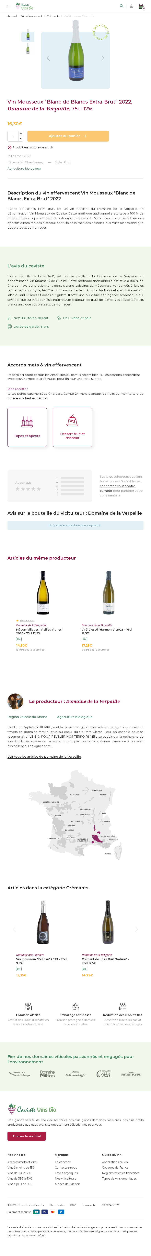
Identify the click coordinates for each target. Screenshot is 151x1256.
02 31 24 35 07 (110, 1205)
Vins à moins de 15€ (21, 1167)
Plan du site (57, 1205)
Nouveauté (89, 1205)
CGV (73, 1205)
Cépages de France (115, 1167)
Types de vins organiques (119, 1178)
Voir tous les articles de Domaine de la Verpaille (44, 756)
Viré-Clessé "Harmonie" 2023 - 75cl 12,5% (107, 631)
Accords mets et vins (21, 1162)
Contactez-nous (66, 1167)
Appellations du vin (115, 1162)
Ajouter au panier (68, 136)
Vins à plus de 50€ (19, 1184)
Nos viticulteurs (65, 1178)
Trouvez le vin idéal (27, 1136)
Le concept (63, 1162)
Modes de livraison (67, 1184)
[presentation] (14, 929)
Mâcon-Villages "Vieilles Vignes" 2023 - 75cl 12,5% (39, 631)
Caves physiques (66, 1173)
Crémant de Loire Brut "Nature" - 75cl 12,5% (105, 961)
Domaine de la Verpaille (38, 108)
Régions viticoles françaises (120, 1173)
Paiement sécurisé (19, 1211)
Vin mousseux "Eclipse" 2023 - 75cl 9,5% (41, 961)
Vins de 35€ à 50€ (19, 1178)
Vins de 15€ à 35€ (19, 1173)
